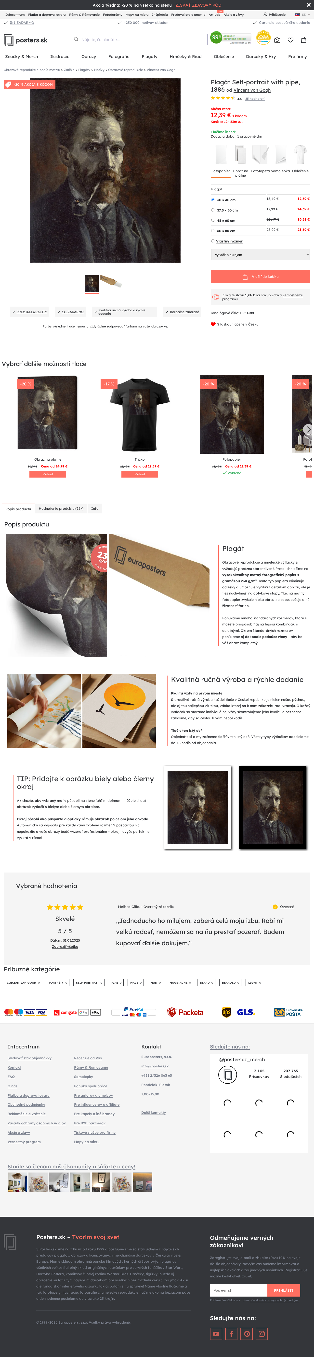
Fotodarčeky (112, 14)
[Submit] (75, 39)
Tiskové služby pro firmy (95, 1132)
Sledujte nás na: (230, 1046)
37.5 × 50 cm (227, 210)
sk (304, 14)
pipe (114, 982)
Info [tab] (95, 508)
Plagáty (149, 56)
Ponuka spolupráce (90, 1086)
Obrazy (88, 56)
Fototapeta (260, 171)
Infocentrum (15, 14)
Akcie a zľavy (234, 14)
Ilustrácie (59, 56)
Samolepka (280, 171)
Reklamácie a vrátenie (27, 1114)
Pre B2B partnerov (89, 1123)
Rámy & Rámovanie (84, 14)
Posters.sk (37, 40)
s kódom (239, 116)
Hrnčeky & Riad (186, 56)
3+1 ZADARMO (22, 22)
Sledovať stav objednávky (30, 1058)
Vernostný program (24, 1142)
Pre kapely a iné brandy (94, 1114)
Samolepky (83, 1076)
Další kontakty (153, 1112)
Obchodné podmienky (26, 1104)
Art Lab (215, 13)
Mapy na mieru (137, 14)
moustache (178, 982)
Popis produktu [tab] (18, 509)
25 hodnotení (255, 98)
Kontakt (14, 1067)
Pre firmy (297, 56)
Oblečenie (224, 56)
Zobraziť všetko (65, 946)
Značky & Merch (21, 56)
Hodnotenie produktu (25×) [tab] (61, 508)
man (154, 982)
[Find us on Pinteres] (246, 1334)
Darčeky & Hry (261, 56)
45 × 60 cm (226, 220)
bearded (229, 982)
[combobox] (138, 39)
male (134, 982)
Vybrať (47, 474)
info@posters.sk (155, 1066)
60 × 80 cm (226, 231)
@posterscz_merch (242, 1059)
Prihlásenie (277, 14)
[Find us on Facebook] (231, 1334)
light (253, 982)
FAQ (11, 1076)
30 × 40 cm (226, 200)
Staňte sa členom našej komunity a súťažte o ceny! (71, 1166)
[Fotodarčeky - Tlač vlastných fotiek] (277, 40)
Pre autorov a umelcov (93, 1095)
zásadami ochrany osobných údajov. (274, 1300)
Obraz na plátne (240, 173)
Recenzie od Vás (88, 1058)
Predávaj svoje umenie (188, 14)
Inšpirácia (160, 14)
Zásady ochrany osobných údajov (37, 1123)
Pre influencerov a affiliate (96, 1104)
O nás (12, 1086)
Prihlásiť (283, 1290)
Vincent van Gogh (252, 90)
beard (205, 982)
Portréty (56, 982)
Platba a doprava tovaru (47, 14)
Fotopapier (220, 171)
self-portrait (87, 982)
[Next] (308, 429)
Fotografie (119, 56)
